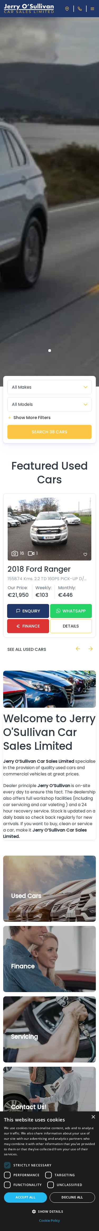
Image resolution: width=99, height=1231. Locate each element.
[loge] (28, 9)
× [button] (93, 1117)
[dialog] (49, 1171)
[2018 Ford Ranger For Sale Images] (49, 529)
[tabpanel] (49, 202)
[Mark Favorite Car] (85, 554)
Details (71, 626)
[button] (49, 1211)
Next (90, 648)
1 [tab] (49, 350)
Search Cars (49, 432)
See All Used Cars (26, 649)
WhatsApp (74, 611)
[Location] (67, 8)
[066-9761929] (79, 8)
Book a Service (28, 1048)
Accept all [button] (25, 1197)
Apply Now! (25, 978)
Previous (78, 648)
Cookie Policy (49, 1220)
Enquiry (31, 611)
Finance (31, 626)
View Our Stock (29, 908)
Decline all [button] (72, 1197)
